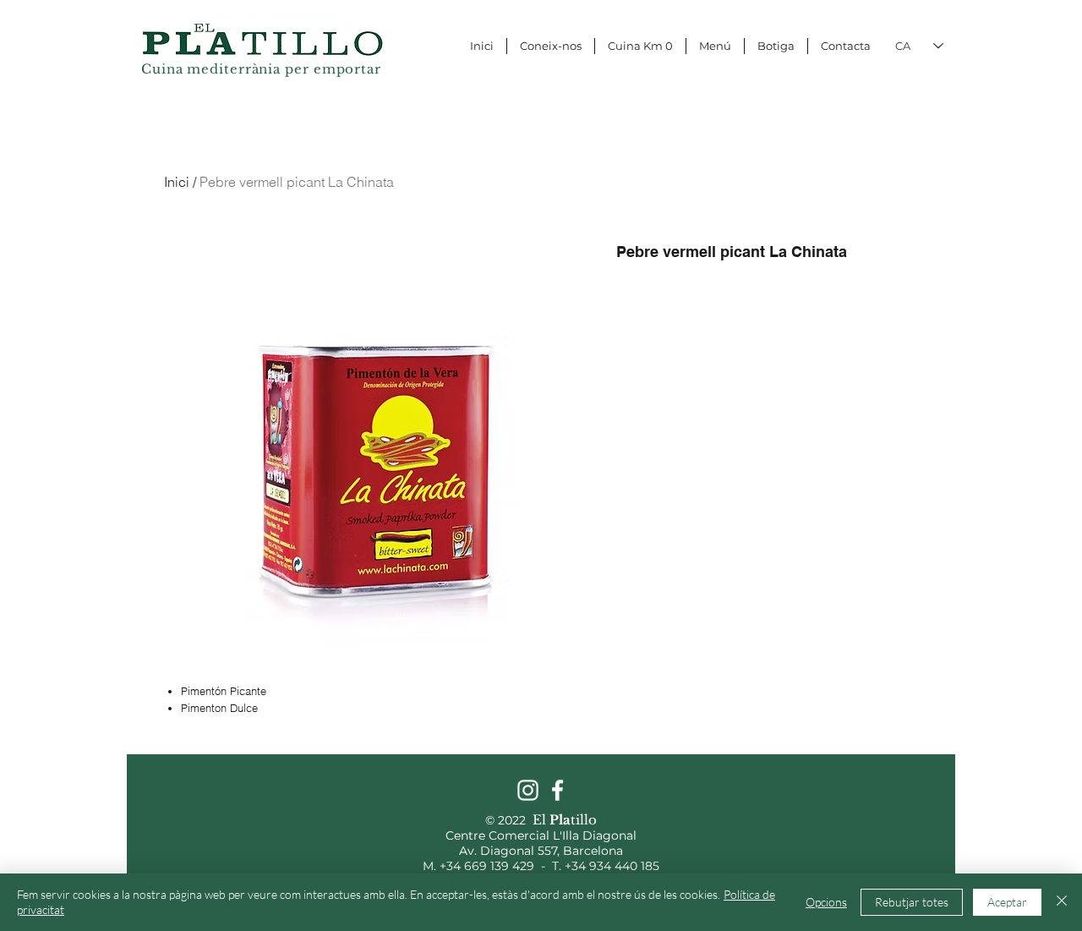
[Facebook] (557, 790)
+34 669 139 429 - (496, 865)
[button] (935, 15)
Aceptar (1007, 902)
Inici (176, 181)
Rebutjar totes (911, 902)
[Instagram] (528, 790)
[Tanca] (1062, 902)
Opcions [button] (826, 902)
